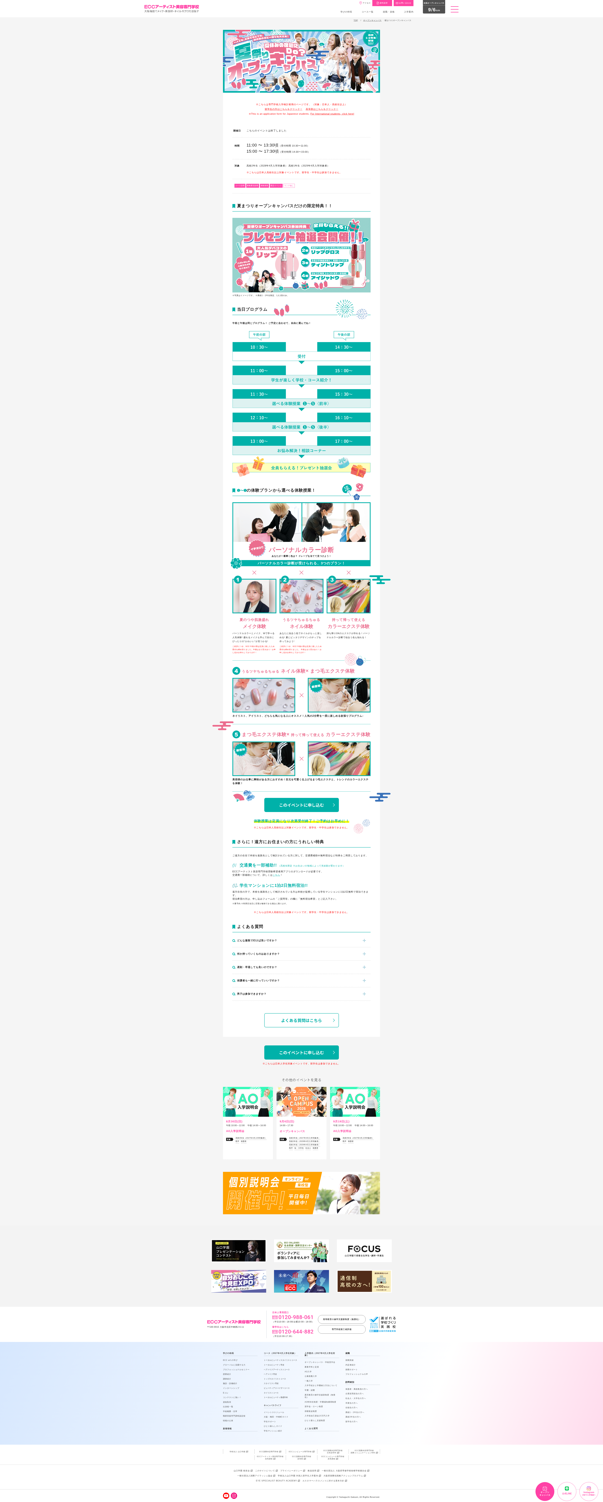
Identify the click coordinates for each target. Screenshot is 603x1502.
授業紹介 (227, 1374)
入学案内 (408, 12)
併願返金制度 (311, 1411)
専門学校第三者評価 (342, 1329)
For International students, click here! (332, 113)
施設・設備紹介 (230, 1383)
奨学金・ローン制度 (314, 1406)
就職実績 (349, 1360)
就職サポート (351, 1369)
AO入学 (308, 1372)
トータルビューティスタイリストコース (280, 1360)
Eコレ (225, 1393)
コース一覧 (367, 12)
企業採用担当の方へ (354, 1394)
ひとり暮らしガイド (273, 1426)
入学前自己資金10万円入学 (317, 1416)
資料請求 (384, 3)
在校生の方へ (351, 1408)
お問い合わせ (405, 3)
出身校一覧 (228, 1407)
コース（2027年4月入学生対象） (280, 1353)
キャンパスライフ (272, 1405)
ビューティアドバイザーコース (277, 1388)
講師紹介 (227, 1379)
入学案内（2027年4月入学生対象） (320, 1354)
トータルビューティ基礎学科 (276, 1397)
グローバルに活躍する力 (234, 1365)
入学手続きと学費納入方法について (321, 1385)
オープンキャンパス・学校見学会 (320, 1362)
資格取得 (227, 1402)
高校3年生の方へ (353, 1417)
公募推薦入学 (311, 1376)
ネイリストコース (271, 1393)
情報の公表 (228, 1421)
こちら (276, 875)
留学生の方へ (351, 1421)
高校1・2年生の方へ (354, 1412)
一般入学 (309, 1381)
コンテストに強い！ (232, 1397)
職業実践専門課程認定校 (234, 1416)
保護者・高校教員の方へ (356, 1389)
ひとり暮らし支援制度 (315, 1420)
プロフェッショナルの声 (356, 1374)
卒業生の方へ (351, 1403)
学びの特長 (346, 12)
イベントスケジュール (274, 1412)
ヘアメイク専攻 (270, 1374)
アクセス (367, 3)
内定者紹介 (350, 1365)
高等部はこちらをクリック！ (322, 109)
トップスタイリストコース (275, 1379)
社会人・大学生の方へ (355, 1398)
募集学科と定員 (312, 1367)
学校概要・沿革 (230, 1411)
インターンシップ (231, 1388)
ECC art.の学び (230, 1360)
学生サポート (270, 1421)
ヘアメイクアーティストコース (277, 1369)
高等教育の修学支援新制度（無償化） (341, 1319)
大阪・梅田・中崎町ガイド (276, 1417)
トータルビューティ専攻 (274, 1365)
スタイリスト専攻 (271, 1383)
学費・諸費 (310, 1390)
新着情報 (227, 1428)
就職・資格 (389, 12)
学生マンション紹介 (273, 1431)
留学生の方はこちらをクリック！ (283, 109)
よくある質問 (311, 1428)
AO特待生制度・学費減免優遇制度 (320, 1402)
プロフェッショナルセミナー (236, 1369)
